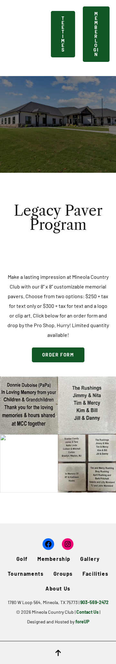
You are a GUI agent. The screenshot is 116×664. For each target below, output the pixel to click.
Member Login (96, 34)
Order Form (58, 354)
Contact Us (87, 612)
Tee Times (63, 34)
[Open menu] (40, 34)
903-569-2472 (94, 602)
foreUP (82, 621)
